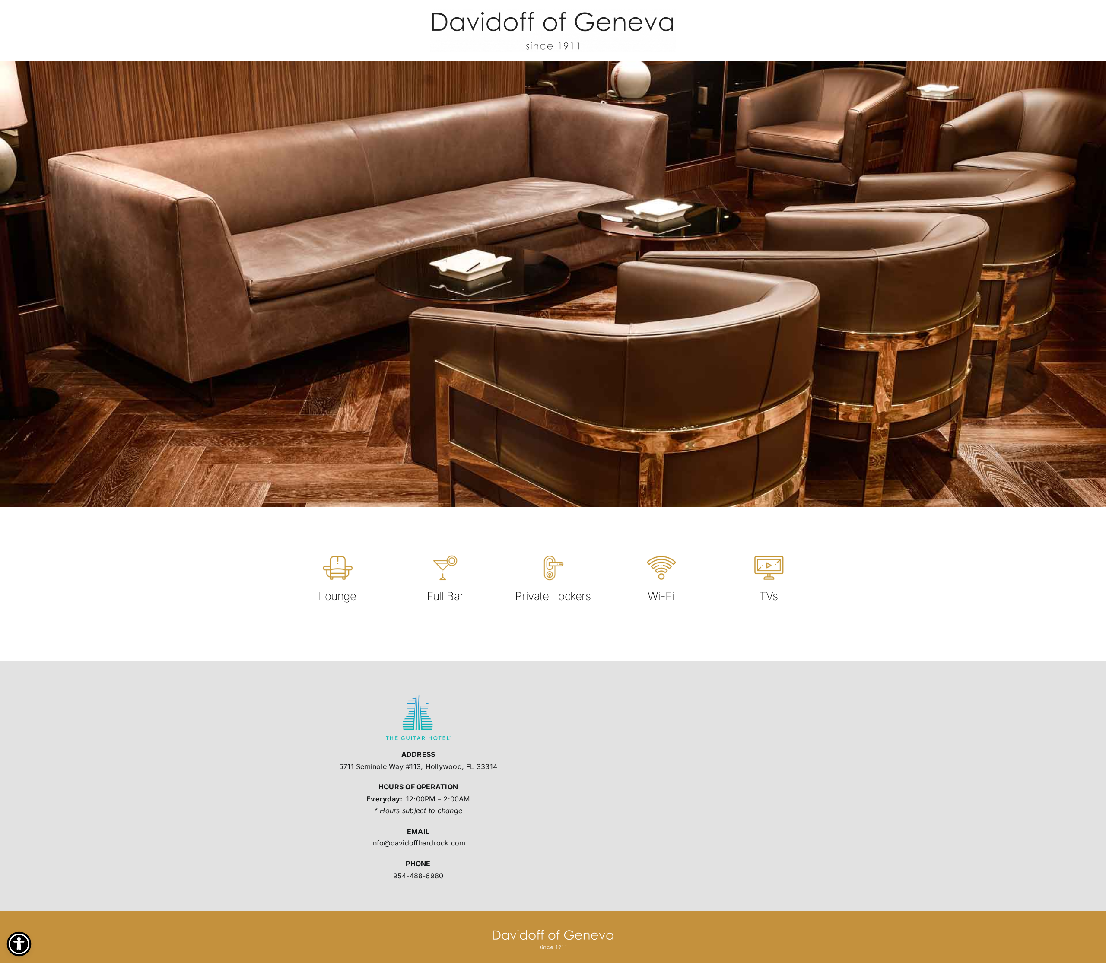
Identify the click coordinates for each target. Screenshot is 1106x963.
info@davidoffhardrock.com (418, 843)
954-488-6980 (418, 875)
